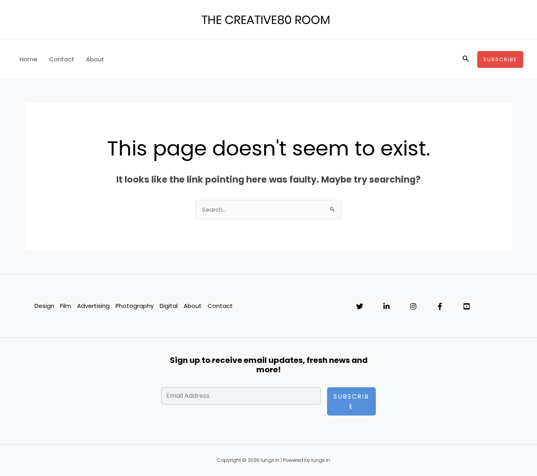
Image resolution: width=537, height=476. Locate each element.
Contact (61, 59)
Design (44, 306)
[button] (465, 59)
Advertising (93, 306)
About (95, 59)
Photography (135, 306)
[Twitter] (359, 306)
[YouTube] (466, 306)
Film (65, 306)
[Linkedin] (386, 306)
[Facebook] (439, 306)
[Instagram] (413, 306)
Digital (169, 306)
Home (28, 59)
